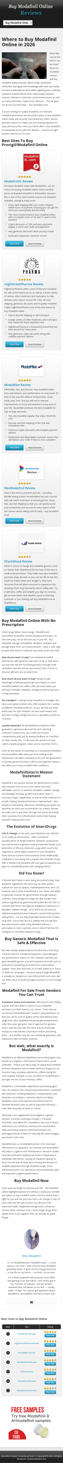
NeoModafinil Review (19, 488)
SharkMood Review (18, 561)
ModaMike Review (17, 385)
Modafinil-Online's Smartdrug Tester (18, 1456)
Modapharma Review (27, 1390)
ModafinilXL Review (18, 181)
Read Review (34, 243)
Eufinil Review (26, 1371)
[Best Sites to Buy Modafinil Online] (31, 17)
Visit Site (14, 243)
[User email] (31, 1302)
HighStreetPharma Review (23, 284)
